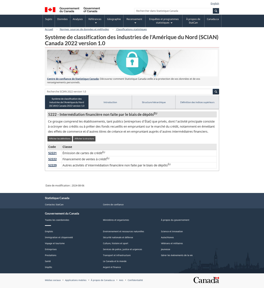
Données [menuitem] (62, 19)
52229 (52, 165)
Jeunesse (165, 249)
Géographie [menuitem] (114, 19)
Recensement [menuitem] (134, 19)
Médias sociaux (53, 280)
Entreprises (51, 249)
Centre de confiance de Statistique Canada (73, 79)
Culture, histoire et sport (115, 243)
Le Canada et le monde (115, 261)
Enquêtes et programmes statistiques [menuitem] (164, 20)
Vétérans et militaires (172, 243)
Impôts (48, 267)
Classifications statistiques (131, 29)
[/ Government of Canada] (72, 10)
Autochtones (167, 237)
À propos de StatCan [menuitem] (193, 20)
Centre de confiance (113, 204)
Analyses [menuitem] (78, 19)
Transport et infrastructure (117, 255)
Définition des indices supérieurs (197, 102)
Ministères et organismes (116, 219)
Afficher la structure (84, 138)
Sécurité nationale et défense (118, 237)
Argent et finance (112, 267)
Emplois (49, 231)
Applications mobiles (75, 280)
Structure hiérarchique (154, 102)
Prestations (50, 255)
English (215, 3)
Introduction (110, 102)
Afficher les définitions (59, 138)
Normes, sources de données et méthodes (84, 29)
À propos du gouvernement (175, 219)
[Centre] (132, 63)
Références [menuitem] (94, 19)
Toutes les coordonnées (57, 219)
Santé (48, 261)
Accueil (49, 29)
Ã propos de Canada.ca (103, 280)
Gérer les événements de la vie (177, 255)
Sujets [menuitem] (48, 19)
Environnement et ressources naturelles (123, 231)
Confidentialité (135, 280)
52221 (52, 153)
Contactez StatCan (54, 204)
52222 (52, 159)
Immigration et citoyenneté (59, 237)
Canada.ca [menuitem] (213, 19)
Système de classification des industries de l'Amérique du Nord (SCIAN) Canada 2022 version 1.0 (66, 102)
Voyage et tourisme (55, 243)
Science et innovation (172, 231)
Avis (121, 280)
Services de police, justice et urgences (122, 249)
